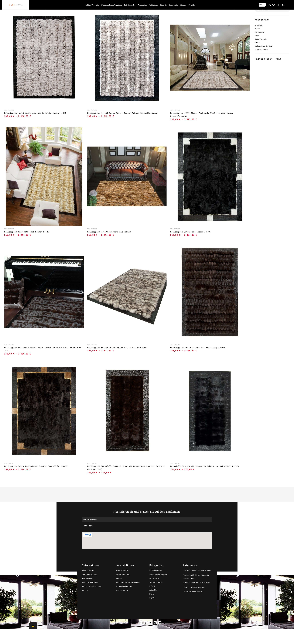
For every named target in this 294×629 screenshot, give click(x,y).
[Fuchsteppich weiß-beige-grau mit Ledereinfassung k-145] (44, 57)
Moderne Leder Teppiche (111, 5)
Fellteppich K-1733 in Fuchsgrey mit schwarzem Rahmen (117, 347)
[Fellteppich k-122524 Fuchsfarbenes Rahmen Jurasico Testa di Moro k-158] (44, 292)
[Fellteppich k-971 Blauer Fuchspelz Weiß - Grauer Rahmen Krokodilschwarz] (210, 57)
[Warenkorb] (283, 4)
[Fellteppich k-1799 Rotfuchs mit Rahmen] (127, 176)
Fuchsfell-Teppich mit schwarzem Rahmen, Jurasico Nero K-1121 (204, 466)
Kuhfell (163, 5)
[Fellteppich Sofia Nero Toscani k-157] (210, 176)
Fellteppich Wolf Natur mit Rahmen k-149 (26, 232)
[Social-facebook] (141, 622)
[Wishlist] (273, 4)
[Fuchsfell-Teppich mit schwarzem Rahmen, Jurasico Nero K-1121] (210, 410)
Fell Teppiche (129, 5)
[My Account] (269, 4)
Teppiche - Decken (261, 49)
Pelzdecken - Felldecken (148, 5)
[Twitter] (150, 622)
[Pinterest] (155, 622)
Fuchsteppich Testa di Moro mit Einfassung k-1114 (197, 347)
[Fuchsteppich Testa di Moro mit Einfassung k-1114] (210, 292)
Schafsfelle (173, 5)
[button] (278, 4)
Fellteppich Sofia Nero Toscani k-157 (191, 232)
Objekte (191, 5)
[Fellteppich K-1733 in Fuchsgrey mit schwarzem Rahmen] (127, 292)
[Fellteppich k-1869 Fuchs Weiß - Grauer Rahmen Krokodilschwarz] (127, 57)
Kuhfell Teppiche (92, 5)
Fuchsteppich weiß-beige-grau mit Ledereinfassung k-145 (35, 113)
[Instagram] (145, 622)
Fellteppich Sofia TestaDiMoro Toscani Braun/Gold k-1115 (35, 466)
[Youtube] (159, 622)
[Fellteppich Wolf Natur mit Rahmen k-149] (44, 176)
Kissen (183, 5)
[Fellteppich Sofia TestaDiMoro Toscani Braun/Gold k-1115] (44, 410)
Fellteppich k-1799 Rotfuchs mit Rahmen (109, 232)
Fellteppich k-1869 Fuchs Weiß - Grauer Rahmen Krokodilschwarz (122, 113)
